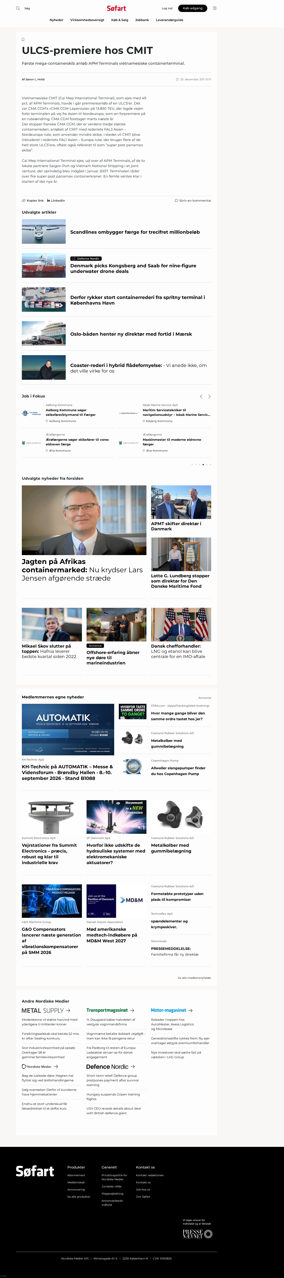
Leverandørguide (169, 20)
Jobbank (142, 20)
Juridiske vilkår (112, 1186)
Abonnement (76, 1175)
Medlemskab (76, 1182)
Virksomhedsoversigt (87, 20)
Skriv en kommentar (195, 200)
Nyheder (56, 20)
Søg (27, 8)
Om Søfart (143, 1196)
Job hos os (143, 1189)
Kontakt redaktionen (150, 1175)
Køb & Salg (119, 20)
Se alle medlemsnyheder (194, 978)
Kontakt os (143, 1182)
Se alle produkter (78, 1196)
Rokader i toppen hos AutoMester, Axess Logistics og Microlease (172, 1024)
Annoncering (76, 1189)
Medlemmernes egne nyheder (53, 697)
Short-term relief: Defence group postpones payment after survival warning (113, 1080)
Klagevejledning (112, 1193)
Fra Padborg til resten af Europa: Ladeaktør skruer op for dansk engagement (111, 1052)
